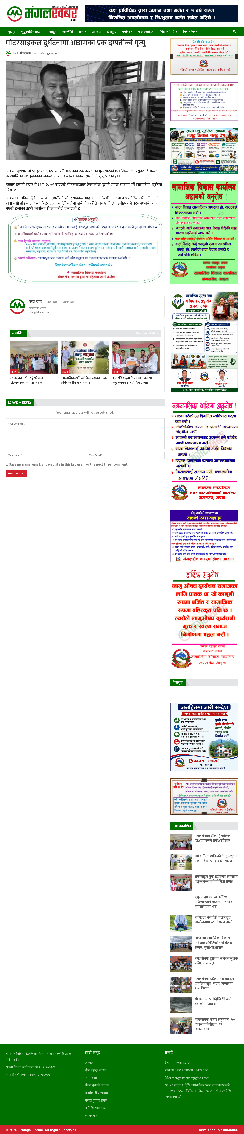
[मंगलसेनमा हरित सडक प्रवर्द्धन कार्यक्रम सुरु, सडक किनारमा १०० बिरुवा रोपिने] (181, 985)
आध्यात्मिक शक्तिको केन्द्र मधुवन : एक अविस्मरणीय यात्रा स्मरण (216, 858)
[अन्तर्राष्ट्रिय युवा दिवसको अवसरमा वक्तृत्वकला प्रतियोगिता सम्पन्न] (136, 357)
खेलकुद (111, 32)
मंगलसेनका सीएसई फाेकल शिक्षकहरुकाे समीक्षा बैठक (212, 838)
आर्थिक (96, 32)
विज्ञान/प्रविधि (168, 32)
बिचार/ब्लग (190, 32)
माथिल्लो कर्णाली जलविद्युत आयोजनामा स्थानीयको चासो (213, 920)
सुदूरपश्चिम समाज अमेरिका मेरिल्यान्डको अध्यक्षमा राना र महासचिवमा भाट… (213, 902)
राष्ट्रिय (53, 32)
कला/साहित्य (146, 32)
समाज (83, 32)
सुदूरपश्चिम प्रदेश (31, 32)
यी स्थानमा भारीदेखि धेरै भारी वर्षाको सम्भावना (213, 1001)
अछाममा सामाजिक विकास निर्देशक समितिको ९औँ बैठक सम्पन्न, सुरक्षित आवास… (213, 943)
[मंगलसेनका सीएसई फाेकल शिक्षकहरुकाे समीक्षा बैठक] (34, 357)
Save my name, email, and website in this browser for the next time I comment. (68, 464)
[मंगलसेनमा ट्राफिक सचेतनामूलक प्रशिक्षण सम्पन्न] (181, 964)
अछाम (14, 372)
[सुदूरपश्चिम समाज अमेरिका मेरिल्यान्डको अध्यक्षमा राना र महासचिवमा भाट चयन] (181, 903)
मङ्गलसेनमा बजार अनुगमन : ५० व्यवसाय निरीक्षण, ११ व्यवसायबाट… (215, 1024)
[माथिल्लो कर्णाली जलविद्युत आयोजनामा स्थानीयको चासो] (181, 923)
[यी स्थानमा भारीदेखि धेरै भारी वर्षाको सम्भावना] (181, 1005)
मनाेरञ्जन (127, 32)
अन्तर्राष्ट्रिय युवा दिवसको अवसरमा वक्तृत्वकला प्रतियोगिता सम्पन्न (216, 879)
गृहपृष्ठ (12, 32)
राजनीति (67, 32)
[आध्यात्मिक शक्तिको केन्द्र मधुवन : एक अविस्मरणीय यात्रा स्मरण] (85, 357)
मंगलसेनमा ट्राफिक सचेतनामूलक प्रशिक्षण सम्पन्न (216, 961)
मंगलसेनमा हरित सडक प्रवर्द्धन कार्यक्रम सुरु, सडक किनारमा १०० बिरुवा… (214, 983)
